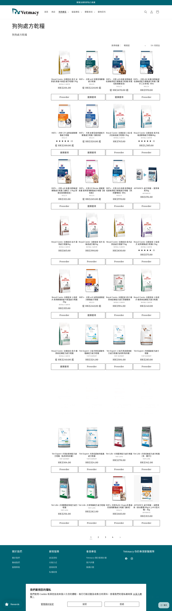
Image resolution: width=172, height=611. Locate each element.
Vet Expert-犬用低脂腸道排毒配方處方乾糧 (119, 406)
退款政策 (53, 567)
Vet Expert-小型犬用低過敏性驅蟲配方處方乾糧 (91, 352)
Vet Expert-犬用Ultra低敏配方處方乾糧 (64, 406)
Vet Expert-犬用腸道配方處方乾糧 (146, 352)
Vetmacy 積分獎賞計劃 (96, 558)
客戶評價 (90, 562)
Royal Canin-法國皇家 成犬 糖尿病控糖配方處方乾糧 (64, 352)
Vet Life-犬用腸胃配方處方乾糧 (119, 454)
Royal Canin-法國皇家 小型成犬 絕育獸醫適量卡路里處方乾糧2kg (64, 299)
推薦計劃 (90, 567)
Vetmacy (22, 607)
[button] (63, 12)
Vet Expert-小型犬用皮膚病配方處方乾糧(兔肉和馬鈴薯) (119, 352)
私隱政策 (53, 572)
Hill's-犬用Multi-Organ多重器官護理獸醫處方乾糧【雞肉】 (119, 506)
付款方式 (53, 562)
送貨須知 (53, 558)
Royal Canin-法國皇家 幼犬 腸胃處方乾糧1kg (64, 243)
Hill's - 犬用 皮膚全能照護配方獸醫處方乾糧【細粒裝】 (92, 134)
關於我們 (16, 558)
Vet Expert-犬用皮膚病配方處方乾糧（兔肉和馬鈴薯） (64, 455)
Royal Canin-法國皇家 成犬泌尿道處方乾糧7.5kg (119, 243)
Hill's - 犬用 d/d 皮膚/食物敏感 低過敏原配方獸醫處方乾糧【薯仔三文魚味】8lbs (146, 81)
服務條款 (16, 567)
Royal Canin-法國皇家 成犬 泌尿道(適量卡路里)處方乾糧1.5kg (64, 80)
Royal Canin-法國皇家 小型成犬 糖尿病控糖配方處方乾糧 (146, 298)
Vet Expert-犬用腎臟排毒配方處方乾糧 (91, 406)
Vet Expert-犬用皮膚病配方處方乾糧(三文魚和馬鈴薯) (146, 406)
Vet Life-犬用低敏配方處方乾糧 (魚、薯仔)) (146, 455)
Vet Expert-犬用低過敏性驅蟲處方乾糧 (91, 455)
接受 (85, 604)
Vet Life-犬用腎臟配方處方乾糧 (92, 505)
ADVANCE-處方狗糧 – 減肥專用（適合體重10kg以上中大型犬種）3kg (146, 507)
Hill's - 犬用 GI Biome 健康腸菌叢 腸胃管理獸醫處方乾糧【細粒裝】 (92, 190)
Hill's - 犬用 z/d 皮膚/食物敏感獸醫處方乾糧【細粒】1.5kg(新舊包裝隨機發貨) (64, 190)
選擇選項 (91, 97)
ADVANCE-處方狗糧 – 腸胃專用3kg (146, 189)
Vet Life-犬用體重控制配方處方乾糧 (64, 506)
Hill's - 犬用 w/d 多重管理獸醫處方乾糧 (92, 80)
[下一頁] (120, 537)
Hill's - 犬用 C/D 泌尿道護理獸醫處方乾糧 (64, 134)
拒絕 (122, 604)
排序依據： (116, 45)
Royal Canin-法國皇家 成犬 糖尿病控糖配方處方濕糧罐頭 (119, 298)
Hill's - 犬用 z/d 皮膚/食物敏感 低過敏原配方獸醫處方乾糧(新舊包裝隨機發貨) (119, 81)
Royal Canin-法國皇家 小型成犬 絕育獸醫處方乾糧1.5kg (146, 243)
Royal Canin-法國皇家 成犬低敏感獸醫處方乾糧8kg (146, 134)
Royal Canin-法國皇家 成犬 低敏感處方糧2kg (92, 243)
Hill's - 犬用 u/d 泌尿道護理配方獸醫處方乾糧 (91, 298)
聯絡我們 (16, 562)
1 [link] (91, 537)
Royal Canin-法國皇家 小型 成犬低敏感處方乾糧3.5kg (119, 134)
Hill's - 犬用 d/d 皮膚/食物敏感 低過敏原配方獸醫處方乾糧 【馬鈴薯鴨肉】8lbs (119, 190)
